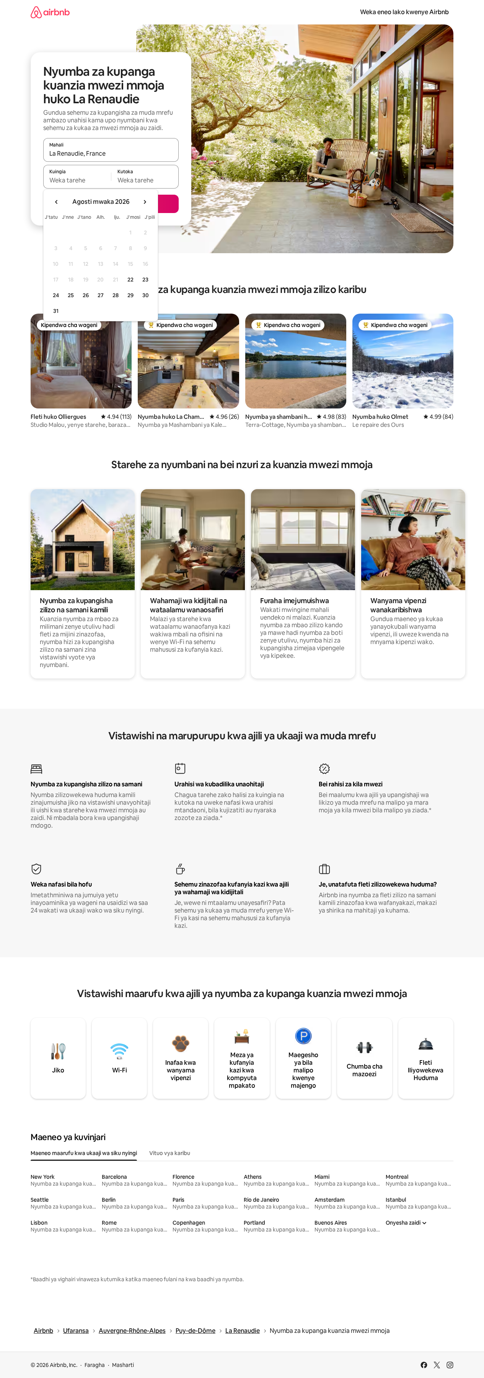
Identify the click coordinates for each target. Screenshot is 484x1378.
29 (130, 295)
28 (115, 295)
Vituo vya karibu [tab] (169, 1153)
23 (145, 279)
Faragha (95, 1365)
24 (56, 295)
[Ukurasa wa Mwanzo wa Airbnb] (50, 12)
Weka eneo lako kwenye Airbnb (404, 12)
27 (101, 295)
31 (56, 310)
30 (145, 295)
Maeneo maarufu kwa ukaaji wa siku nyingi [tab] (84, 1153)
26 (86, 295)
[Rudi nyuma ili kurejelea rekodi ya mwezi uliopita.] (56, 202)
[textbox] (77, 180)
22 (130, 279)
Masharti (123, 1365)
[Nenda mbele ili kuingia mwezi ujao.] (144, 202)
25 (71, 295)
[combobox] (111, 153)
